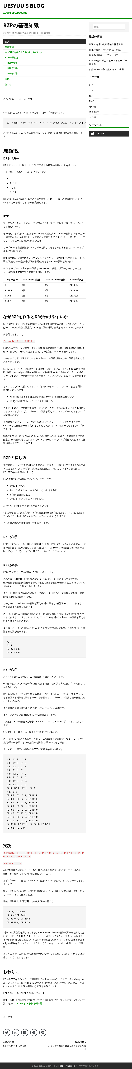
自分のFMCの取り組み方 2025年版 (106, 69)
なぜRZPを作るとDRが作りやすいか (23, 52)
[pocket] (42, 1032)
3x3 (91, 90)
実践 (7, 78)
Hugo (60, 1066)
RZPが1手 (12, 68)
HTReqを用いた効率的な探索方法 (106, 44)
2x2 (91, 85)
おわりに (9, 84)
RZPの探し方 (11, 57)
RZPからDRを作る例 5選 (29, 1003)
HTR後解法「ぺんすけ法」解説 (105, 49)
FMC (91, 101)
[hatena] (15, 1032)
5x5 (91, 95)
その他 (92, 106)
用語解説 (9, 46)
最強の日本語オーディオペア (103, 55)
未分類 (47, 32)
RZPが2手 (12, 73)
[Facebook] (24, 1032)
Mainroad (70, 1066)
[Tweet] (6, 1032)
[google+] (33, 1032)
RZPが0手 (12, 62)
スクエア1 (94, 111)
